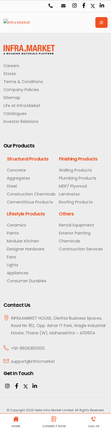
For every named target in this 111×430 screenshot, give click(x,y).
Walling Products (75, 170)
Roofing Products (76, 202)
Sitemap (11, 97)
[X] (26, 386)
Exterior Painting (75, 233)
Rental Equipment (76, 225)
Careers (11, 66)
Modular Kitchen (23, 241)
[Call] (50, 6)
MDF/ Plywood (73, 186)
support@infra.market (33, 361)
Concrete (16, 170)
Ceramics (16, 225)
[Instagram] (75, 6)
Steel (12, 186)
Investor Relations (20, 121)
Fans (11, 257)
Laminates (69, 194)
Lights (12, 265)
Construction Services (81, 249)
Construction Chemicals (31, 194)
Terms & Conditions (23, 82)
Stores (9, 74)
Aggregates (18, 178)
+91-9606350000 (28, 348)
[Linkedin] (102, 6)
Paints (13, 233)
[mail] (63, 6)
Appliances (17, 273)
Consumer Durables (26, 281)
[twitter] (93, 6)
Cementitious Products (30, 202)
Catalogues (14, 113)
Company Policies (21, 89)
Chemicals (69, 241)
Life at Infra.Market (21, 105)
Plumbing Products (77, 178)
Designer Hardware (25, 249)
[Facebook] (84, 6)
